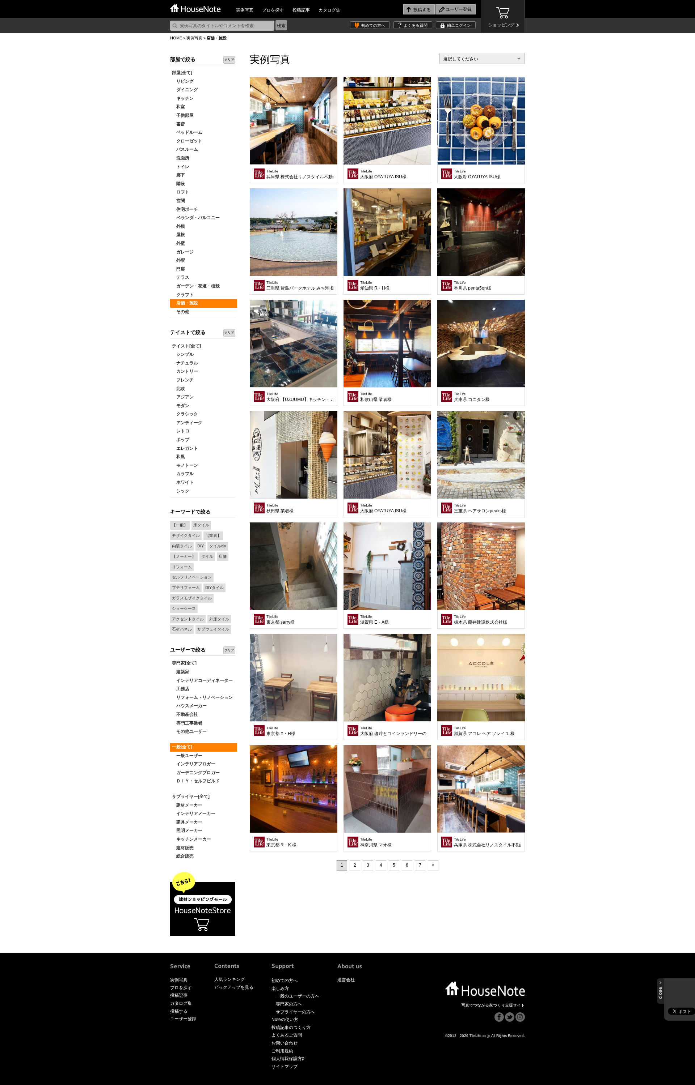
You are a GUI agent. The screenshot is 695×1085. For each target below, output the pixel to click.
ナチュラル (185, 363)
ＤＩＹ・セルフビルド (196, 780)
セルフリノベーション (192, 577)
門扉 (178, 269)
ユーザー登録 (183, 1018)
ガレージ (183, 252)
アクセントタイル (188, 619)
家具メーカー (187, 822)
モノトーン (185, 465)
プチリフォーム (186, 587)
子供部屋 (183, 115)
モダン (180, 405)
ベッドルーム (187, 132)
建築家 (180, 671)
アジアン (183, 397)
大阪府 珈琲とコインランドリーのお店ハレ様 (393, 731)
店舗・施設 (185, 303)
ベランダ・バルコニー (196, 217)
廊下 (178, 175)
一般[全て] (182, 746)
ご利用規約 (282, 1051)
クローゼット (187, 141)
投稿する (179, 1011)
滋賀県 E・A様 (374, 620)
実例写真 (244, 10)
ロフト (180, 192)
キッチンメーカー (191, 839)
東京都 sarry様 (280, 620)
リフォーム (182, 567)
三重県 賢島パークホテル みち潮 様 (299, 286)
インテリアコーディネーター (202, 680)
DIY (200, 546)
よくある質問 (415, 25)
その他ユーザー (189, 731)
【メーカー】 (184, 556)
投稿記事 (301, 10)
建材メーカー (187, 805)
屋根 (178, 234)
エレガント (185, 448)
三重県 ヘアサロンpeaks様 (480, 508)
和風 (178, 456)
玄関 (178, 200)
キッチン (183, 98)
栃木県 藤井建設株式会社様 (480, 620)
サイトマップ (284, 1066)
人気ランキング (229, 979)
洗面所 (180, 158)
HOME (176, 38)
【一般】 (180, 525)
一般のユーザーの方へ (297, 996)
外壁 (178, 243)
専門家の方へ (289, 1004)
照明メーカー (187, 830)
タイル (207, 556)
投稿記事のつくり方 (291, 1027)
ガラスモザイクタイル (192, 598)
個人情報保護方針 (288, 1058)
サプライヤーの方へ (295, 1011)
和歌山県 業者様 (376, 397)
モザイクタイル (186, 535)
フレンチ (183, 380)
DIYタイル (214, 587)
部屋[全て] (182, 72)
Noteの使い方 (284, 1019)
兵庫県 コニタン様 (472, 397)
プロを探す (273, 10)
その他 (180, 311)
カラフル (183, 473)
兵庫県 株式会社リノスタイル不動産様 (299, 174)
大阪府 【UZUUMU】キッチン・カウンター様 (299, 397)
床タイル (201, 525)
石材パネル (182, 629)
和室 (178, 106)
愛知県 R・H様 (374, 286)
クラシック (185, 414)
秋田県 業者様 (280, 508)
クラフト (183, 294)
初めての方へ (373, 25)
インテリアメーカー (193, 813)
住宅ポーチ (185, 209)
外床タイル (219, 619)
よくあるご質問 (286, 1035)
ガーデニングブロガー (196, 772)
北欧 (178, 388)
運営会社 (346, 979)
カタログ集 (329, 10)
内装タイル (182, 546)
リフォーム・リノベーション (202, 697)
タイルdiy (217, 546)
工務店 (180, 688)
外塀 (178, 260)
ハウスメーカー (189, 705)
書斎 (178, 124)
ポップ (180, 439)
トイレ (180, 166)
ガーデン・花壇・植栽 (196, 286)
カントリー (185, 371)
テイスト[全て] (186, 346)
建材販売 (183, 847)
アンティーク (187, 422)
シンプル (183, 354)
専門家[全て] (184, 663)
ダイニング (185, 89)
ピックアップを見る (233, 987)
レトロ (180, 430)
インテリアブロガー (193, 763)
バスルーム (185, 149)
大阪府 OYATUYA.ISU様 (383, 174)
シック (180, 491)
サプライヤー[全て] (191, 796)
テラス (180, 277)
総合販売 (183, 856)
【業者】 (213, 535)
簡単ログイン (459, 25)
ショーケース (184, 608)
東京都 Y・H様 (280, 731)
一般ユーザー (187, 755)
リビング (183, 81)
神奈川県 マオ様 (376, 842)
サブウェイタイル (213, 629)
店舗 (223, 556)
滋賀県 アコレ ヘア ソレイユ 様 (484, 731)
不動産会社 (185, 714)
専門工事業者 (187, 723)
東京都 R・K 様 (281, 842)
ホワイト (183, 482)
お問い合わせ (284, 1043)
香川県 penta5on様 (472, 286)
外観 (178, 226)
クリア (229, 59)
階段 (178, 183)
